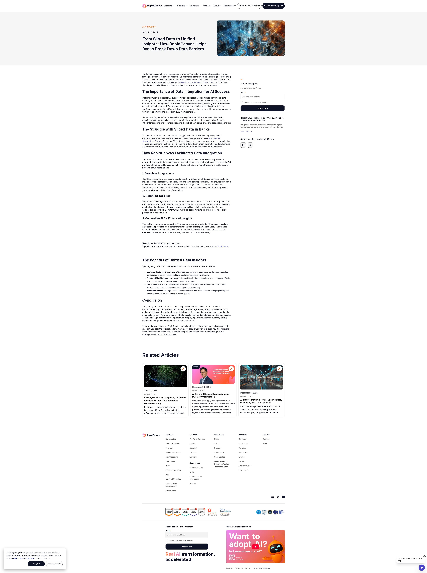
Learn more (246, 131)
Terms (246, 568)
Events (241, 457)
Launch (193, 452)
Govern (193, 457)
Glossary (218, 448)
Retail (167, 466)
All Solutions (170, 491)
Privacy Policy (18, 558)
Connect (193, 448)
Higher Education (172, 452)
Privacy (229, 568)
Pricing (193, 483)
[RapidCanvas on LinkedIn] (272, 497)
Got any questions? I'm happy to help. (410, 560)
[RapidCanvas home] (152, 6)
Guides (217, 443)
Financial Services (173, 470)
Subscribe (263, 108)
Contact (266, 439)
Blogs (216, 439)
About (216, 6)
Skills (192, 472)
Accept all (36, 564)
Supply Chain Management (171, 484)
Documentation (245, 466)
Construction (170, 439)
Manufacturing (171, 457)
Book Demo (222, 246)
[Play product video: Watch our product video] (255, 547)
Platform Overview (198, 439)
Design (192, 443)
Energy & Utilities (172, 443)
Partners (206, 6)
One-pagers (219, 452)
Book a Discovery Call (273, 6)
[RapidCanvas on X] (278, 497)
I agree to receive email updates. (256, 102)
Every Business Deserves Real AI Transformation (221, 464)
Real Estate (170, 461)
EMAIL (243, 92)
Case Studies (219, 457)
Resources (228, 6)
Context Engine (196, 467)
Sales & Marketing (173, 479)
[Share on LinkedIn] (243, 145)
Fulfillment (237, 568)
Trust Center (244, 470)
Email (265, 443)
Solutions (168, 6)
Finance (168, 448)
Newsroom (243, 452)
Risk (167, 475)
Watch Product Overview (249, 6)
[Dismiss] (424, 556)
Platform (181, 6)
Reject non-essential (54, 564)
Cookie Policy (30, 558)
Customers (195, 6)
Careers (242, 461)
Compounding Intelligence (196, 477)
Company (243, 439)
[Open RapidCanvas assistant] (422, 568)
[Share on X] (250, 145)
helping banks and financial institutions (195, 82)
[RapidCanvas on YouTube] (283, 497)
